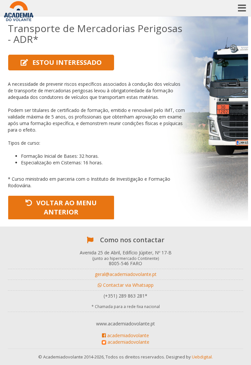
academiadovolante (127, 335)
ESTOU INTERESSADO (66, 62)
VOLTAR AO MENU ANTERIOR (66, 207)
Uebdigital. (202, 357)
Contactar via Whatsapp (128, 285)
